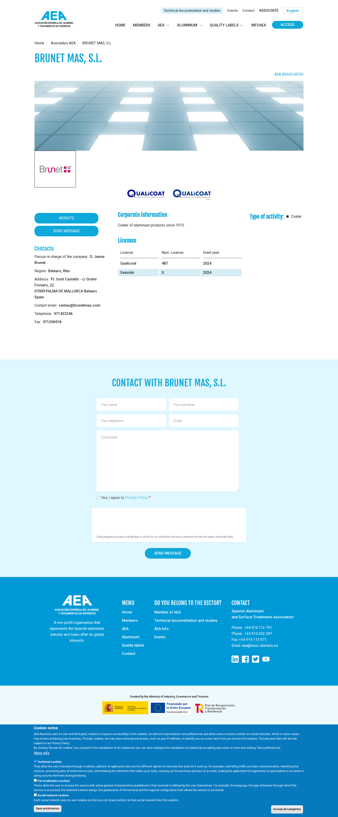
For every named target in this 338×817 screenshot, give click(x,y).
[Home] (56, 19)
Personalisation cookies (53, 781)
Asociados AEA (63, 43)
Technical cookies (49, 761)
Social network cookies (53, 795)
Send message (167, 553)
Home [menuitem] (120, 25)
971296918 (52, 322)
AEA (125, 629)
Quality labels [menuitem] (224, 25)
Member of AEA (167, 612)
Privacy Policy (136, 497)
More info (41, 753)
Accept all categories (287, 809)
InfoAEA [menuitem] (258, 25)
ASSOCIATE (268, 10)
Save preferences (47, 808)
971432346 (63, 313)
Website (66, 218)
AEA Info (161, 629)
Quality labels (133, 645)
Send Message (66, 231)
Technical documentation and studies (192, 10)
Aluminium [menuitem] (187, 25)
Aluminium (131, 637)
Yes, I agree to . (125, 497)
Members (130, 620)
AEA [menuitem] (161, 25)
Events (233, 10)
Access (288, 25)
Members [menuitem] (141, 25)
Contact (248, 10)
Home (39, 43)
